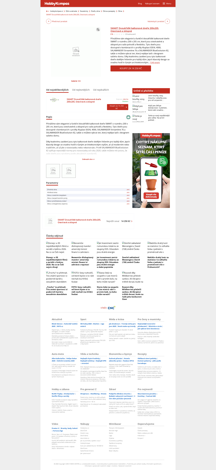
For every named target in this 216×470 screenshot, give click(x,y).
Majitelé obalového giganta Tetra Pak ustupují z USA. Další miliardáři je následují (121, 366)
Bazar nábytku (113, 451)
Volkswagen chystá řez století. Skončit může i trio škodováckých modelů (121, 371)
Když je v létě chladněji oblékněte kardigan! (148, 337)
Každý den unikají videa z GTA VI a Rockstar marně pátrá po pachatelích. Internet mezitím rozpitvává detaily (150, 414)
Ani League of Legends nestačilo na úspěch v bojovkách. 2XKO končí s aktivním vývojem (149, 401)
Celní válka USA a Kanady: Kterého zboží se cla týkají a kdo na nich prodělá (122, 375)
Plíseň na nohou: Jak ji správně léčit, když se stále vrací (122, 407)
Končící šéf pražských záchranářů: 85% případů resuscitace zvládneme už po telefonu (64, 442)
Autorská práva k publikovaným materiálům (111, 464)
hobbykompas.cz (56, 11)
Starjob (140, 428)
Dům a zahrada (71, 11)
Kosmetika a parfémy (116, 441)
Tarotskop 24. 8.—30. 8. (87, 402)
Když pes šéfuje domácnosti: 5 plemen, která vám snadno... (157, 107)
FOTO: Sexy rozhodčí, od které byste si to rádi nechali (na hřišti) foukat (82, 291)
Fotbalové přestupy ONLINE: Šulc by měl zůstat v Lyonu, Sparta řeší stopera (93, 330)
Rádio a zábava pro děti (145, 433)
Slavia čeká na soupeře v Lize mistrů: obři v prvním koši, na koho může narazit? (107, 291)
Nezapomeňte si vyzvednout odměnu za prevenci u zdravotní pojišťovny (122, 411)
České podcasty (143, 430)
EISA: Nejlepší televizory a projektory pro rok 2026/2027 (93, 368)
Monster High (113, 430)
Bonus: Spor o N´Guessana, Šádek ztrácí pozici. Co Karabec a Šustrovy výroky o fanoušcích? (65, 436)
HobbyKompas (85, 443)
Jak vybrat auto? (85, 453)
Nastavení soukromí (124, 466)
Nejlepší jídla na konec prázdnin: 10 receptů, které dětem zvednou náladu (150, 372)
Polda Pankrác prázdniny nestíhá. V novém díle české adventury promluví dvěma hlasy (150, 407)
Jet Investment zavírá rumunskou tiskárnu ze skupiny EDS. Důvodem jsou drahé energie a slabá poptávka (108, 262)
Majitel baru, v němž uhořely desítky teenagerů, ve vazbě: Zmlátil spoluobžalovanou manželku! (63, 331)
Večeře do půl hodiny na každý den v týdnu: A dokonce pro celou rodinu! (150, 368)
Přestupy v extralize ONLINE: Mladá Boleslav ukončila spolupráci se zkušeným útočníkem (91, 336)
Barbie (111, 433)
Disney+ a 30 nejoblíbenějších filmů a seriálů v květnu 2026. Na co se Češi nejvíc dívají (56, 262)
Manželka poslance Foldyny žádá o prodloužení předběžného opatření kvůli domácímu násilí (65, 337)
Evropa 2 (140, 438)
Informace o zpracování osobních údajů (97, 466)
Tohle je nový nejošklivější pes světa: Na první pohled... (159, 117)
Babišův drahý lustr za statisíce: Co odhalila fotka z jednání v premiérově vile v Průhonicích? (158, 262)
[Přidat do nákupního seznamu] (98, 29)
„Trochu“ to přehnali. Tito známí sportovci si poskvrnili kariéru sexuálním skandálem (57, 291)
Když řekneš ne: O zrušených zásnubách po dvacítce (93, 405)
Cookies (114, 466)
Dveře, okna (95, 11)
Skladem (125, 101)
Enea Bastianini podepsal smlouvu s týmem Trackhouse (63, 375)
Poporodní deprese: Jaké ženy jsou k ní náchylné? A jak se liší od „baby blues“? (121, 403)
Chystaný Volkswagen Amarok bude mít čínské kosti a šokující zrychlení (65, 371)
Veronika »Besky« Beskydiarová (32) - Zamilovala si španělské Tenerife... (149, 333)
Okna (120, 11)
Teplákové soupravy (115, 443)
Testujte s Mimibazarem (116, 428)
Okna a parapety (109, 11)
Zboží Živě (83, 430)
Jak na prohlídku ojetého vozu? (90, 441)
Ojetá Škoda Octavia (87, 451)
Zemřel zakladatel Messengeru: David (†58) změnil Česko (131, 259)
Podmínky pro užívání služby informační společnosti (144, 464)
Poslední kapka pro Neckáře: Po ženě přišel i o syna (121, 330)
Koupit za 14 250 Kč (131, 68)
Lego (110, 435)
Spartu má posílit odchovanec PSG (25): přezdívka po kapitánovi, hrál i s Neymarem (93, 342)
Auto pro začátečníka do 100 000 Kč (91, 446)
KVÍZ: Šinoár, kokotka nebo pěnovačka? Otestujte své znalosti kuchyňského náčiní (150, 377)
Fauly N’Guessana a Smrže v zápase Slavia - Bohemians (63, 447)
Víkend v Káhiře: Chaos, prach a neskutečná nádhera (62, 411)
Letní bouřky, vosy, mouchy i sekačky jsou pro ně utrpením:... (157, 97)
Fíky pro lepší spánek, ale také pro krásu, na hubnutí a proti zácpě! (122, 335)
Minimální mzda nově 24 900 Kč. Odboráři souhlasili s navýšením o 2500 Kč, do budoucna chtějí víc (64, 344)
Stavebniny (84, 11)
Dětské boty (113, 446)
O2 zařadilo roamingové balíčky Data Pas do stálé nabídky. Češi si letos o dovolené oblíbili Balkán (93, 373)
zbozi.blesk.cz (84, 438)
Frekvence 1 (141, 435)
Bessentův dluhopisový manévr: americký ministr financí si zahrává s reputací (82, 261)
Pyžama (111, 438)
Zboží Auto (83, 448)
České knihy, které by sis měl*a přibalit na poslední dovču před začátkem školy (93, 398)
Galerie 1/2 (75, 81)
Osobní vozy (84, 433)
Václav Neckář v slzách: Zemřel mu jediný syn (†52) (122, 339)
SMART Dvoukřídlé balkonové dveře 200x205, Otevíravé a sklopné (134, 30)
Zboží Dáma (84, 435)
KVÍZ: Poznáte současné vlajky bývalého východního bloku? (65, 400)
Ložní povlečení (114, 448)
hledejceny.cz (84, 428)
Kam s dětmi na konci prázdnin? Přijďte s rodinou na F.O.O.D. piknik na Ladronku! (151, 342)
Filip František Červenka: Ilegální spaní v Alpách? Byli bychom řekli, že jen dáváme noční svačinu (65, 406)
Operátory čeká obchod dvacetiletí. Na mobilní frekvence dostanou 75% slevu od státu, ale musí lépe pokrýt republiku (93, 379)
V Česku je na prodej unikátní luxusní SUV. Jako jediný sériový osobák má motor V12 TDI (64, 366)
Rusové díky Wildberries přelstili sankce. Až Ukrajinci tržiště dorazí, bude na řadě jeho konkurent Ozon (132, 293)
